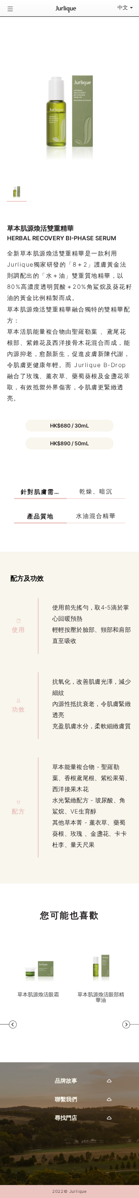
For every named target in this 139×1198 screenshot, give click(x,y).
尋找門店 (66, 1117)
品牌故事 (66, 1080)
